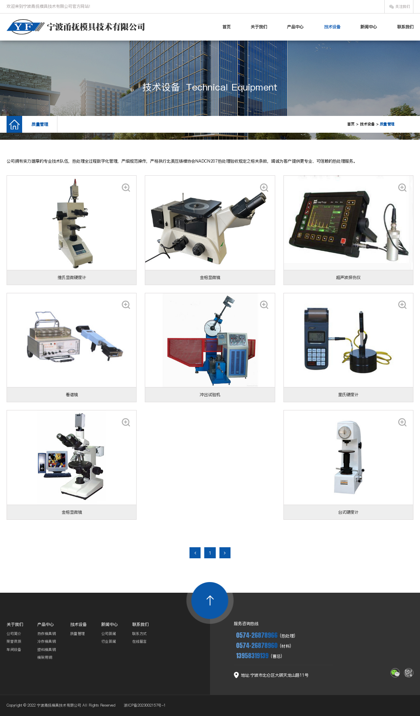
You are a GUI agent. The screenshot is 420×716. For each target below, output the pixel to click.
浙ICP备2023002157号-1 (145, 705)
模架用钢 (44, 657)
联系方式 (139, 633)
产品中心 (295, 26)
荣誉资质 (14, 641)
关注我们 (402, 6)
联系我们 (405, 26)
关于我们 (259, 26)
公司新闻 (108, 633)
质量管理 (40, 124)
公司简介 (14, 633)
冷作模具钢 (46, 641)
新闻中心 (369, 26)
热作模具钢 (46, 633)
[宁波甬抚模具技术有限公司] (76, 27)
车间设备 (14, 649)
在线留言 (139, 641)
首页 (226, 26)
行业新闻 (108, 641)
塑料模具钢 (46, 649)
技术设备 (332, 26)
